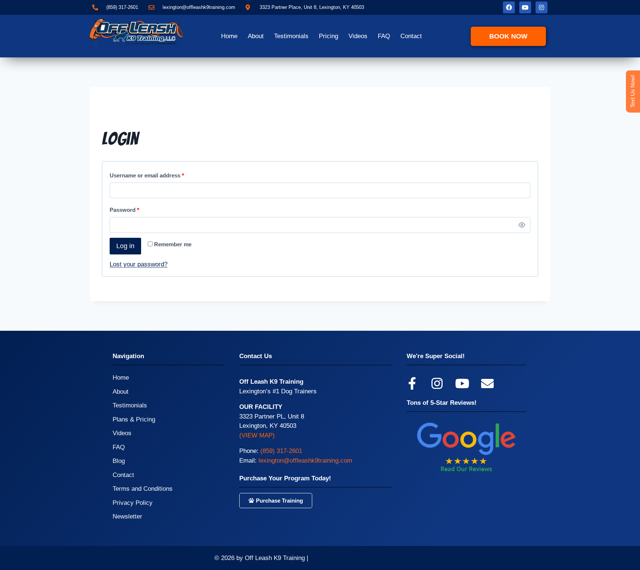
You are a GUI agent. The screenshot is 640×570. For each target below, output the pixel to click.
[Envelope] (487, 383)
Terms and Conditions (143, 488)
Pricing (328, 36)
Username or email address (149, 174)
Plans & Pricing (134, 419)
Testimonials (291, 36)
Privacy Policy (133, 502)
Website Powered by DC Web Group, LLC (368, 557)
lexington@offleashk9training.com (305, 460)
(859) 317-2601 (281, 450)
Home (229, 36)
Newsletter (127, 516)
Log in (125, 246)
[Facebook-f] (411, 383)
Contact (411, 36)
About (256, 36)
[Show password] (522, 225)
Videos (358, 36)
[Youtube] (525, 7)
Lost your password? (138, 264)
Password (126, 208)
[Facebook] (509, 7)
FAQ (384, 36)
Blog (119, 460)
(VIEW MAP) (257, 435)
